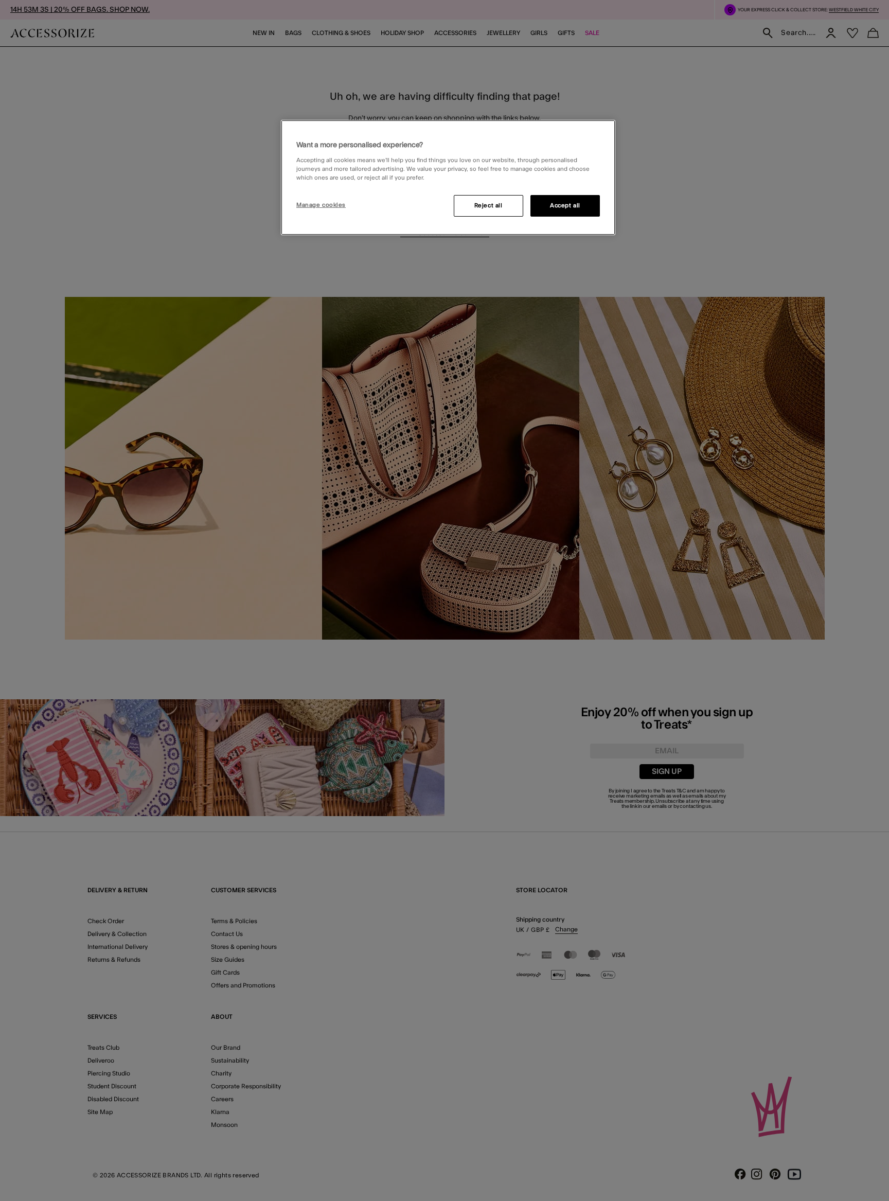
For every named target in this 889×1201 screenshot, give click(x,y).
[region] (448, 177)
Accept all (565, 205)
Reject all (488, 205)
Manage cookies (321, 205)
